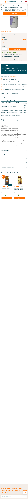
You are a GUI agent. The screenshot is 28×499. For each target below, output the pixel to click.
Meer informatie (5, 150)
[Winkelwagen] (23, 2)
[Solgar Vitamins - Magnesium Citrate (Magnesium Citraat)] (19, 180)
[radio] (2, 39)
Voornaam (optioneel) (6, 496)
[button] (7, 186)
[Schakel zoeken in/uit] (19, 2)
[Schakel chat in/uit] (25, 492)
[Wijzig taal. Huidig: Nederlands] (26, 1)
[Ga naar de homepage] (10, 2)
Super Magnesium (6, 188)
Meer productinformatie (6, 31)
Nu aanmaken (15, 13)
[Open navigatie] (1, 1)
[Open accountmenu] (21, 2)
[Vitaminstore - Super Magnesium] (7, 180)
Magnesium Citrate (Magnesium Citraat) (18, 189)
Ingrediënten (4, 154)
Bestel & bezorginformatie (7, 167)
